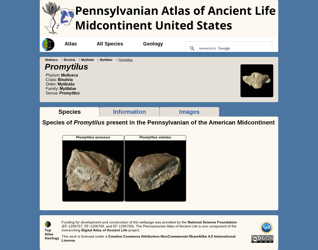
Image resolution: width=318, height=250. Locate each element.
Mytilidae (106, 59)
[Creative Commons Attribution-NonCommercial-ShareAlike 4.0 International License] (262, 242)
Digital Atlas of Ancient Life (104, 230)
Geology (153, 43)
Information (129, 111)
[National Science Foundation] (266, 233)
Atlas (71, 43)
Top (48, 230)
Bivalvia (69, 59)
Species (69, 111)
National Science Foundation (212, 222)
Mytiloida (87, 59)
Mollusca (51, 59)
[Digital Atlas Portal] (47, 44)
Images (189, 111)
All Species (110, 43)
